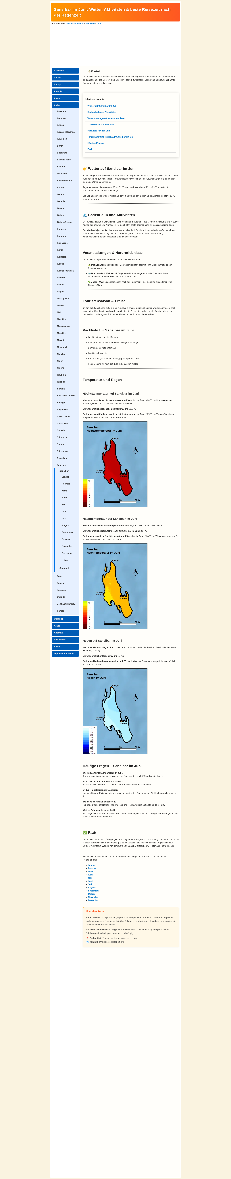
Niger (60, 361)
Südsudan (62, 451)
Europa (57, 84)
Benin (60, 146)
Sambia (61, 389)
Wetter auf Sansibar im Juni (102, 106)
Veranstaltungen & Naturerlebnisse (105, 118)
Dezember (67, 553)
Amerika (58, 91)
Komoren (62, 257)
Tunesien (61, 590)
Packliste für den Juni (99, 130)
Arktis (57, 626)
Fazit (90, 149)
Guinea (60, 215)
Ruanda (61, 382)
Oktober (66, 539)
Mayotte (61, 340)
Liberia (60, 285)
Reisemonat (60, 640)
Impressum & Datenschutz (66, 653)
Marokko (61, 319)
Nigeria (60, 368)
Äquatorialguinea (66, 132)
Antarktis (58, 633)
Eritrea (60, 187)
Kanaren (61, 236)
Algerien (61, 118)
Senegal (61, 402)
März (64, 491)
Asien (57, 98)
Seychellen (62, 409)
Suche (57, 77)
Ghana (60, 208)
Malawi (60, 305)
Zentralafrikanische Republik (68, 604)
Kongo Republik (65, 271)
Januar (65, 477)
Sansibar (90, 24)
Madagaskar (63, 298)
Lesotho (61, 278)
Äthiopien (62, 139)
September (67, 532)
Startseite (59, 70)
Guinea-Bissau (64, 222)
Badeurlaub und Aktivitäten (101, 112)
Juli (64, 518)
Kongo (60, 264)
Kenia (60, 250)
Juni (99, 24)
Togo (59, 576)
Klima (65, 560)
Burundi (61, 167)
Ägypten (61, 111)
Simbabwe (62, 423)
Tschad (61, 583)
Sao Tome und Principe (68, 396)
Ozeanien (58, 619)
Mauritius (61, 333)
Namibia (61, 354)
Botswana (62, 153)
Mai (63, 504)
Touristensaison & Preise (100, 124)
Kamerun (61, 229)
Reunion (61, 375)
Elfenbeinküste (64, 180)
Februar (66, 484)
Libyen (60, 291)
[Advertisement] (115, 45)
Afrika (69, 24)
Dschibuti (62, 173)
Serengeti (64, 568)
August (65, 525)
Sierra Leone (63, 416)
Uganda (61, 597)
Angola (60, 125)
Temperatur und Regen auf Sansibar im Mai (110, 137)
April (64, 498)
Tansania (78, 24)
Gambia (61, 201)
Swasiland (62, 458)
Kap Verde (62, 243)
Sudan (60, 444)
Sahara (60, 611)
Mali (59, 312)
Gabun (60, 194)
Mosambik (62, 347)
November (67, 546)
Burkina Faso (64, 160)
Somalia (61, 430)
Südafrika (62, 437)
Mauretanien (63, 326)
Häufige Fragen (95, 143)
